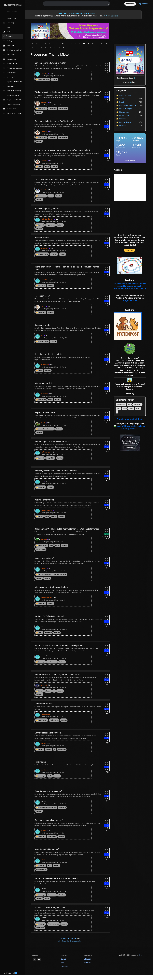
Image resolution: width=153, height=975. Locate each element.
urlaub (47, 898)
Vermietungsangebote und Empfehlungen (52, 574)
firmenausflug (41, 869)
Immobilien (42, 400)
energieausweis (54, 924)
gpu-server (51, 225)
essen (51, 196)
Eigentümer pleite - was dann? (48, 791)
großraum (62, 749)
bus (47, 516)
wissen (138, 408)
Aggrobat (44, 685)
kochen (39, 199)
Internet (41, 225)
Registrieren (143, 4)
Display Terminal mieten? (45, 412)
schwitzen (53, 108)
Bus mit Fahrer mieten (44, 500)
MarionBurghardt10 (47, 219)
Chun (140, 955)
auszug (47, 578)
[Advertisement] (128, 216)
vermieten (40, 928)
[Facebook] (39, 959)
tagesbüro (50, 458)
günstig (60, 225)
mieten (55, 79)
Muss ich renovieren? (44, 558)
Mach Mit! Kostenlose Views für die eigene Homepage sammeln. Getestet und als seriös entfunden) (130, 286)
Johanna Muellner (46, 510)
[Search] (107, 3)
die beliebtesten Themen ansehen (70, 941)
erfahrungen (41, 549)
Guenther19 (44, 248)
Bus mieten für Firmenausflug (47, 849)
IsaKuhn (43, 743)
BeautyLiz (44, 73)
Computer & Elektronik (46, 429)
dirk (42, 335)
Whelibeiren (44, 770)
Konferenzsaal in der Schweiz (47, 733)
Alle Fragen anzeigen (68, 938)
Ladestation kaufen (43, 703)
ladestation (54, 720)
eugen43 (43, 568)
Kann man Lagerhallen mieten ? (48, 820)
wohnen (39, 695)
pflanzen (54, 254)
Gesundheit (42, 108)
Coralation (44, 394)
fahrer (54, 516)
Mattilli (43, 423)
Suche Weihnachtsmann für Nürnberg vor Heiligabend (58, 645)
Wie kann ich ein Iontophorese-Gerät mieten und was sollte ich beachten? (67, 92)
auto (47, 167)
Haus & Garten (43, 254)
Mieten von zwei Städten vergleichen (51, 587)
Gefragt (43, 190)
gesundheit (63, 108)
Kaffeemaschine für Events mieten (50, 63)
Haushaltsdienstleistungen (47, 807)
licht (57, 545)
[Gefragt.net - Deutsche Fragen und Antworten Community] (13, 5)
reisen (125, 408)
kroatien (62, 895)
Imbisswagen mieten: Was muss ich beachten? (55, 179)
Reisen (40, 516)
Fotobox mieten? (42, 296)
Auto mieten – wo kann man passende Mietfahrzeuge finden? (62, 150)
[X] (34, 959)
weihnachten (52, 662)
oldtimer (49, 633)
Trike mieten (40, 762)
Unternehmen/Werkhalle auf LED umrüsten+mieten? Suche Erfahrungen (66, 529)
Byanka (43, 306)
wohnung (63, 807)
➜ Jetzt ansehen (111, 16)
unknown (44, 539)
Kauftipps (41, 286)
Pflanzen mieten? (42, 237)
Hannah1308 (45, 365)
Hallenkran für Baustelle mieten (48, 354)
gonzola (43, 831)
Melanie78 (44, 102)
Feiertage (41, 662)
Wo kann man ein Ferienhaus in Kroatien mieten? (56, 878)
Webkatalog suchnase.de (129, 429)
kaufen (48, 691)
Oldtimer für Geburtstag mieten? (49, 616)
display (39, 432)
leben (118, 408)
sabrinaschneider (46, 598)
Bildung (40, 749)
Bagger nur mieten (42, 325)
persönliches (121, 404)
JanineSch (44, 132)
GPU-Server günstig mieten (46, 208)
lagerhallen (52, 836)
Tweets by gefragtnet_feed (129, 419)
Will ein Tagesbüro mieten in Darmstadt (52, 441)
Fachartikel (42, 196)
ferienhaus (52, 895)
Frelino (43, 860)
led (52, 545)
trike (50, 776)
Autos (40, 167)
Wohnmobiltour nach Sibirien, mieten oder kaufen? (57, 674)
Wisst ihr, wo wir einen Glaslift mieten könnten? (55, 470)
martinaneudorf (46, 714)
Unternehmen (42, 545)
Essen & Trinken (43, 79)
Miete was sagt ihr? (43, 383)
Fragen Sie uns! (130, 300)
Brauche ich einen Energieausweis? (50, 907)
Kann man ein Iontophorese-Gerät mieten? (53, 121)
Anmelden (130, 4)
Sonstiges (41, 312)
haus (50, 400)
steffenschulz (45, 452)
